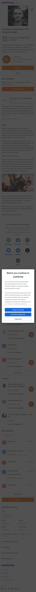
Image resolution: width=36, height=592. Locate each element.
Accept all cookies (18, 310)
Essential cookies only (18, 314)
